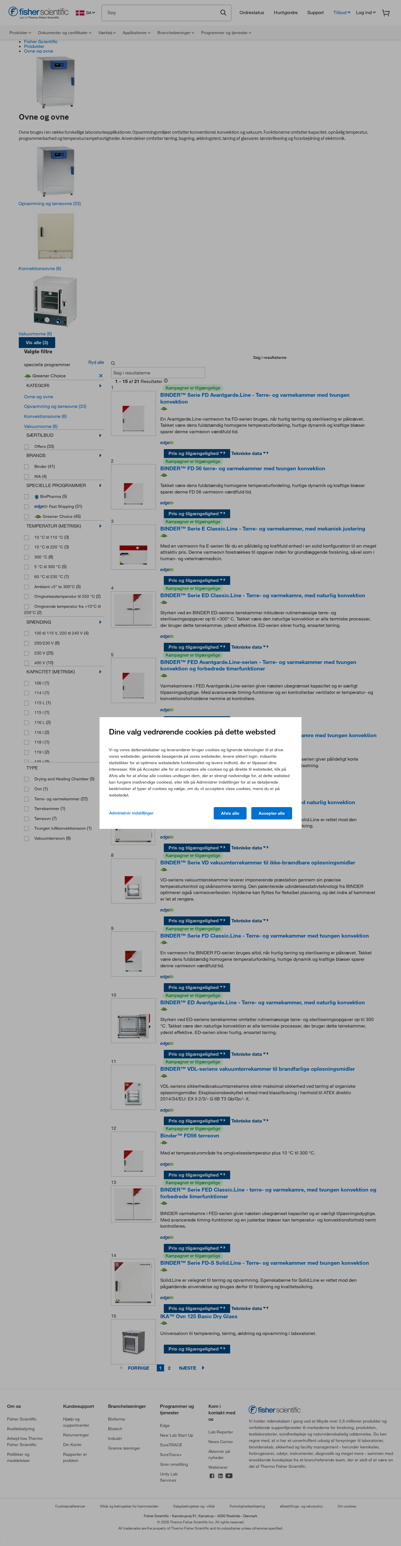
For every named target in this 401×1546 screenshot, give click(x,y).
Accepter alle (272, 813)
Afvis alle (230, 813)
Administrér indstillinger (131, 813)
